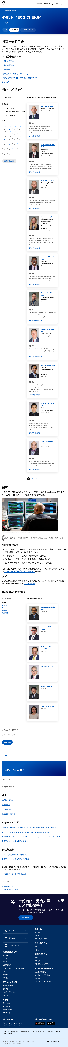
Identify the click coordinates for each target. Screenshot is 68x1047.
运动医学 (6, 82)
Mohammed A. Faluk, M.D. (47, 258)
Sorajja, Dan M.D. (46, 686)
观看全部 (5, 613)
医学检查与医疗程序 (10, 10)
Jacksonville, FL (10, 115)
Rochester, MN (10, 108)
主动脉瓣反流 (7, 809)
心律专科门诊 (8, 65)
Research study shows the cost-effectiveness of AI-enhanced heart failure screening (29, 827)
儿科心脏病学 (8, 61)
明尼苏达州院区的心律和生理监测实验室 (19, 78)
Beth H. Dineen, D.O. (47, 217)
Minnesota (5, 610)
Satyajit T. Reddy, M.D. (48, 365)
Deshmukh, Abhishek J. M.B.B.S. (47, 648)
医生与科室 (14, 29)
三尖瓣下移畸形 (7, 800)
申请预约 (7, 742)
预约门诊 (8, 23)
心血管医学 (7, 69)
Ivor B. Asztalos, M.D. (47, 106)
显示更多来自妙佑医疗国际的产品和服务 (16, 859)
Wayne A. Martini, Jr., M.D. (47, 294)
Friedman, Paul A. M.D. (48, 666)
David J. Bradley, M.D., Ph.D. (48, 146)
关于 (5, 29)
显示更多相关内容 (8, 814)
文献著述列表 (29, 583)
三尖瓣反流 (6, 804)
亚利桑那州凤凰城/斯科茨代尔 (15, 112)
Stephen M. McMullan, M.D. (48, 330)
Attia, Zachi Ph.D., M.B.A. (46, 628)
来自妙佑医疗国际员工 (10, 730)
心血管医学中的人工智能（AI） (15, 73)
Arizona (4, 605)
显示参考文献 (7, 787)
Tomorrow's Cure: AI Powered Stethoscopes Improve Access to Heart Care (26, 832)
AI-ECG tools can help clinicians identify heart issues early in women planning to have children (32, 837)
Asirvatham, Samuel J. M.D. (48, 608)
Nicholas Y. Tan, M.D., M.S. (47, 404)
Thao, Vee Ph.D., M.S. (47, 706)
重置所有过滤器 (9, 161)
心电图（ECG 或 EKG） (23, 17)
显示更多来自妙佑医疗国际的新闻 (14, 841)
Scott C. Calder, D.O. (47, 181)
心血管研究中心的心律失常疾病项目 (19, 571)
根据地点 (5, 104)
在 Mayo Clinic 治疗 (28, 29)
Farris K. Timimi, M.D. (47, 442)
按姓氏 (4, 120)
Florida (4, 608)
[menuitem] (5, 30)
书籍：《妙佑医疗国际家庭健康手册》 (15, 855)
